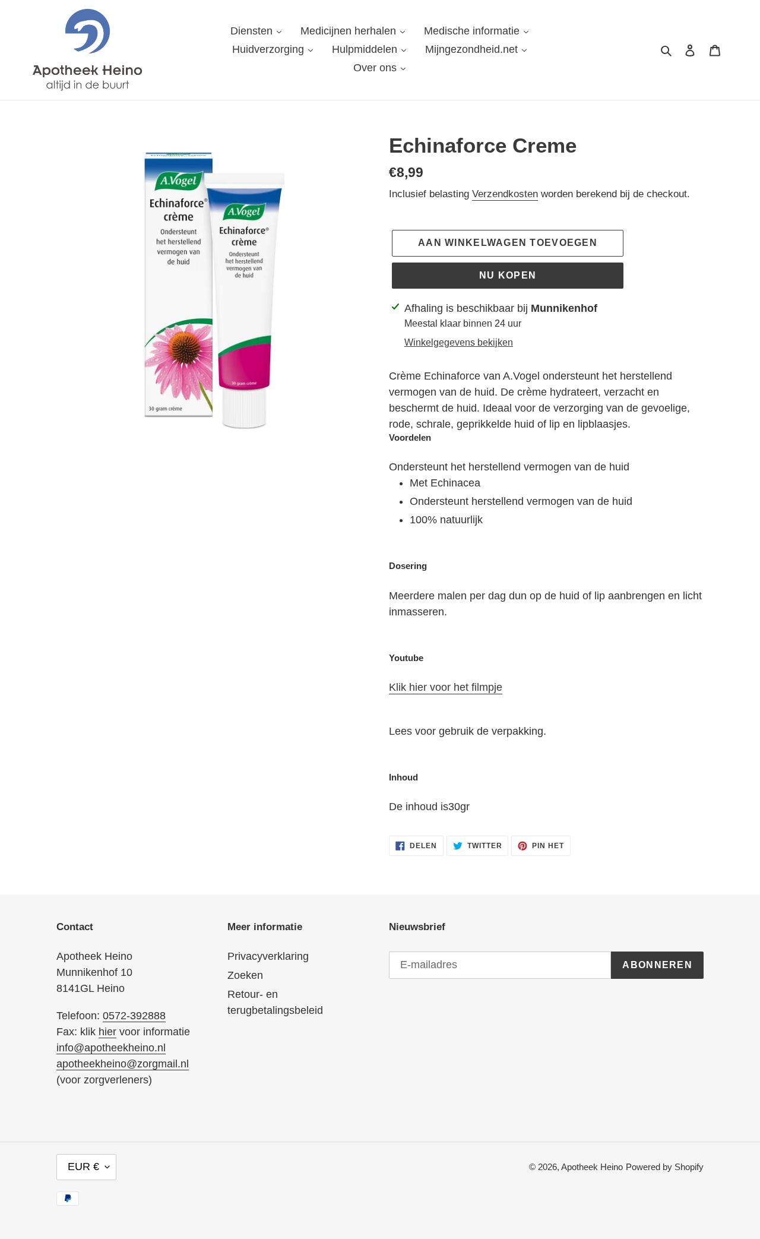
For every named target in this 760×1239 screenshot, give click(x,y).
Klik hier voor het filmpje (445, 687)
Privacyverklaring (268, 956)
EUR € (83, 1166)
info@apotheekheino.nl (111, 1048)
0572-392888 (134, 1016)
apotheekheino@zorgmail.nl (122, 1064)
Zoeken (245, 975)
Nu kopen (507, 275)
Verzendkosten (505, 194)
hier (107, 1032)
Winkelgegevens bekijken (458, 342)
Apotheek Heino (592, 1167)
